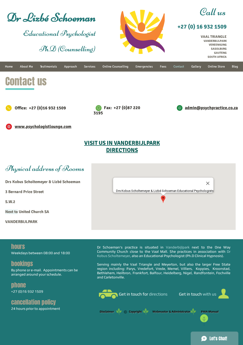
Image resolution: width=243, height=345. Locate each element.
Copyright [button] (135, 311)
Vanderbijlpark (178, 247)
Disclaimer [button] (108, 311)
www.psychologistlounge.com (43, 126)
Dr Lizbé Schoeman (51, 17)
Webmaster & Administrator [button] (186, 311)
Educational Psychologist (54, 33)
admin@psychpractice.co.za (211, 107)
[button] (108, 294)
